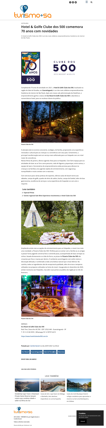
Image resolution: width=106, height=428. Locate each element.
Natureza (61, 352)
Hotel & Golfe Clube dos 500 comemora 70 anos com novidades (52, 28)
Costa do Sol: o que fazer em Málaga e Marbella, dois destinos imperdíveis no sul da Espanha (53, 396)
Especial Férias (29, 193)
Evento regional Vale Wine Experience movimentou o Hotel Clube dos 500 (50, 196)
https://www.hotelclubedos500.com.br (34, 336)
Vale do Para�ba (50, 352)
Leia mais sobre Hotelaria (28, 369)
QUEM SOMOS (72, 416)
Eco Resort (25, 352)
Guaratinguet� (36, 352)
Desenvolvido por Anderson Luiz (23, 425)
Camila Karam (35, 346)
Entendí (83, 421)
